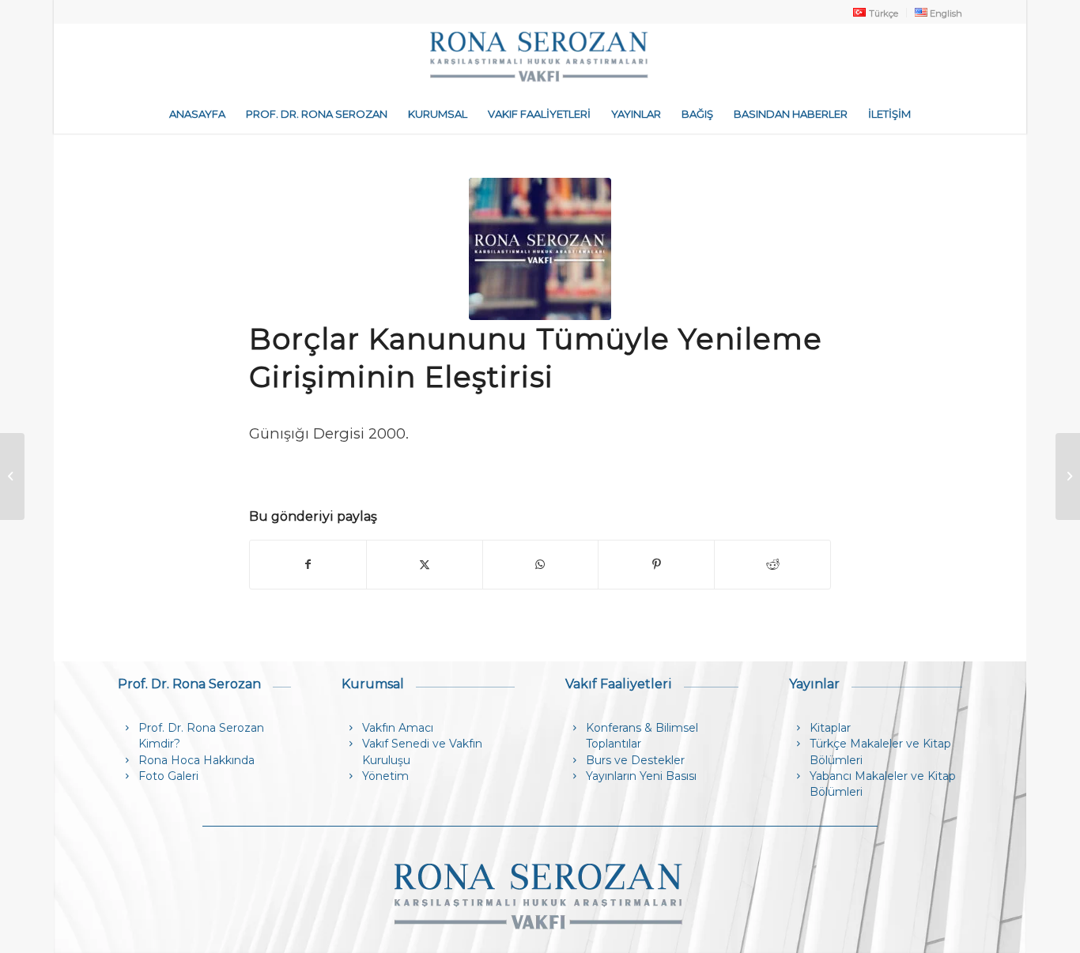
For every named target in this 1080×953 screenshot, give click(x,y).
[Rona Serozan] (540, 58)
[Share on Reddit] (772, 565)
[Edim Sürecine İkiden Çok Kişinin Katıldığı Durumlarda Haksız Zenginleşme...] (12, 476)
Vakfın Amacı (397, 728)
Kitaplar (830, 728)
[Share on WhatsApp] (541, 565)
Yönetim (385, 776)
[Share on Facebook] (308, 565)
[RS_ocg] (540, 249)
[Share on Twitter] (424, 565)
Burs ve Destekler (635, 760)
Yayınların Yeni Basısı (641, 776)
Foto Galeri (168, 776)
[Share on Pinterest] (656, 565)
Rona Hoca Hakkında (196, 760)
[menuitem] (875, 12)
